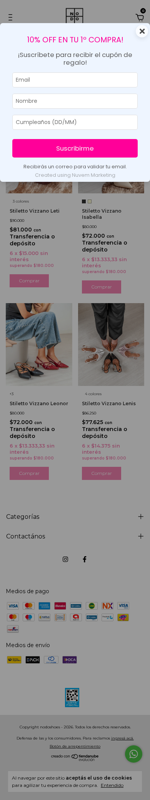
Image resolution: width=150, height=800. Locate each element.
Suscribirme (75, 148)
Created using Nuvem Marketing (75, 175)
